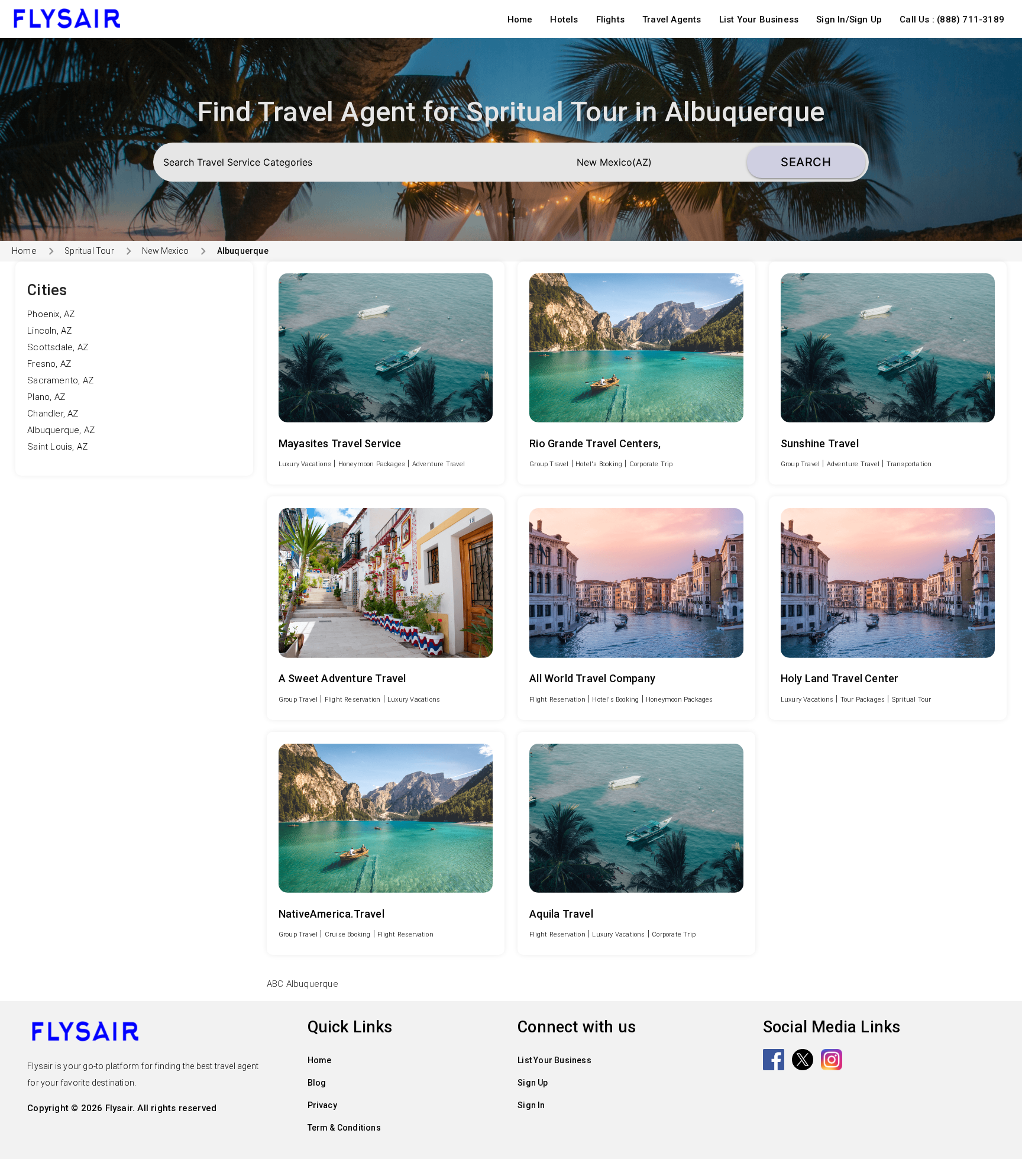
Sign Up (533, 1082)
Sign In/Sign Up (849, 19)
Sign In (531, 1105)
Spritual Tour (89, 251)
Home (520, 19)
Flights (610, 19)
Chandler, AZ (52, 413)
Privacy (322, 1105)
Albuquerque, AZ (61, 430)
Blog (317, 1082)
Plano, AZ (46, 397)
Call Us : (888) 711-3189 (952, 19)
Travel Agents (671, 19)
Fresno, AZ (49, 364)
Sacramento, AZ (60, 380)
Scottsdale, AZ (57, 347)
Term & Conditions (344, 1127)
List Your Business (759, 19)
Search (806, 162)
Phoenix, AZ (51, 314)
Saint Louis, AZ (57, 446)
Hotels (564, 19)
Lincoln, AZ (49, 330)
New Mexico (165, 251)
